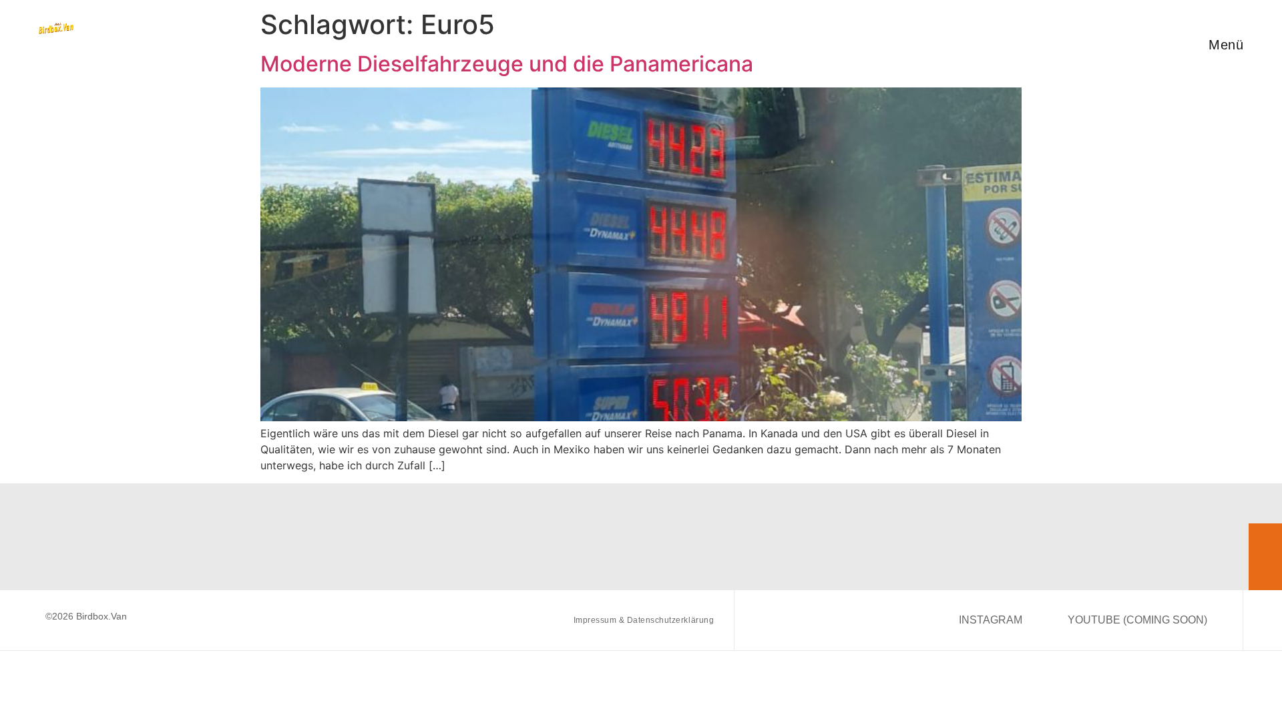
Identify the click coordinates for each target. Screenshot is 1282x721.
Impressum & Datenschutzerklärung (644, 620)
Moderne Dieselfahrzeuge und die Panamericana (506, 64)
